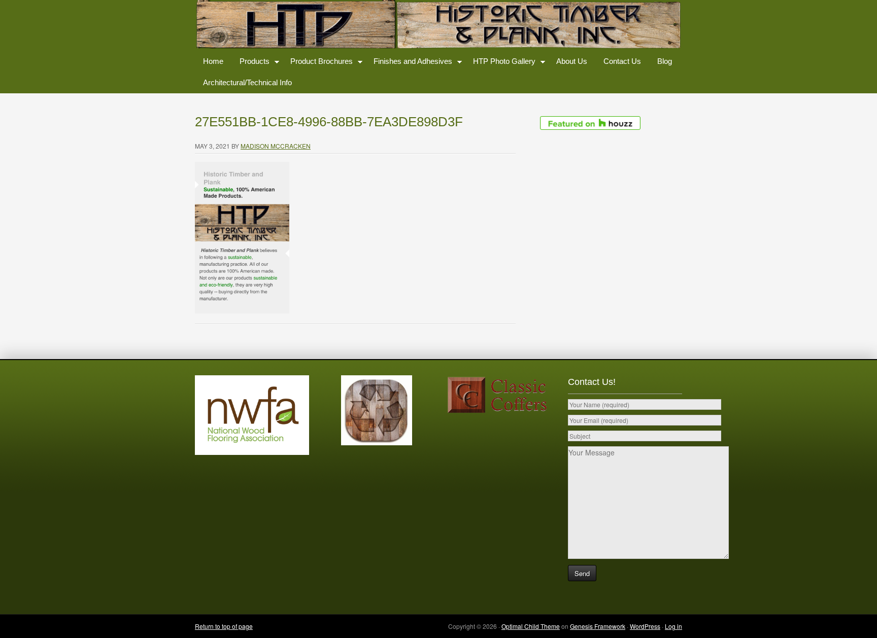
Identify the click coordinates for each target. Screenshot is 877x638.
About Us (571, 61)
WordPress (645, 626)
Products (250, 63)
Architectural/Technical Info (247, 82)
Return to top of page (224, 626)
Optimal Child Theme (530, 626)
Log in (673, 626)
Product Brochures (317, 63)
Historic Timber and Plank (438, 25)
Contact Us (622, 61)
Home (213, 61)
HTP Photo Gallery (500, 63)
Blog (664, 61)
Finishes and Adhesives (408, 63)
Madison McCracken (276, 145)
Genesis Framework (597, 626)
